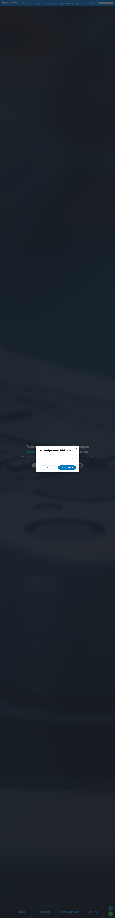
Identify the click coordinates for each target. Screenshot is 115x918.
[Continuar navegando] (76, 448)
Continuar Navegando (67, 467)
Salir (48, 467)
